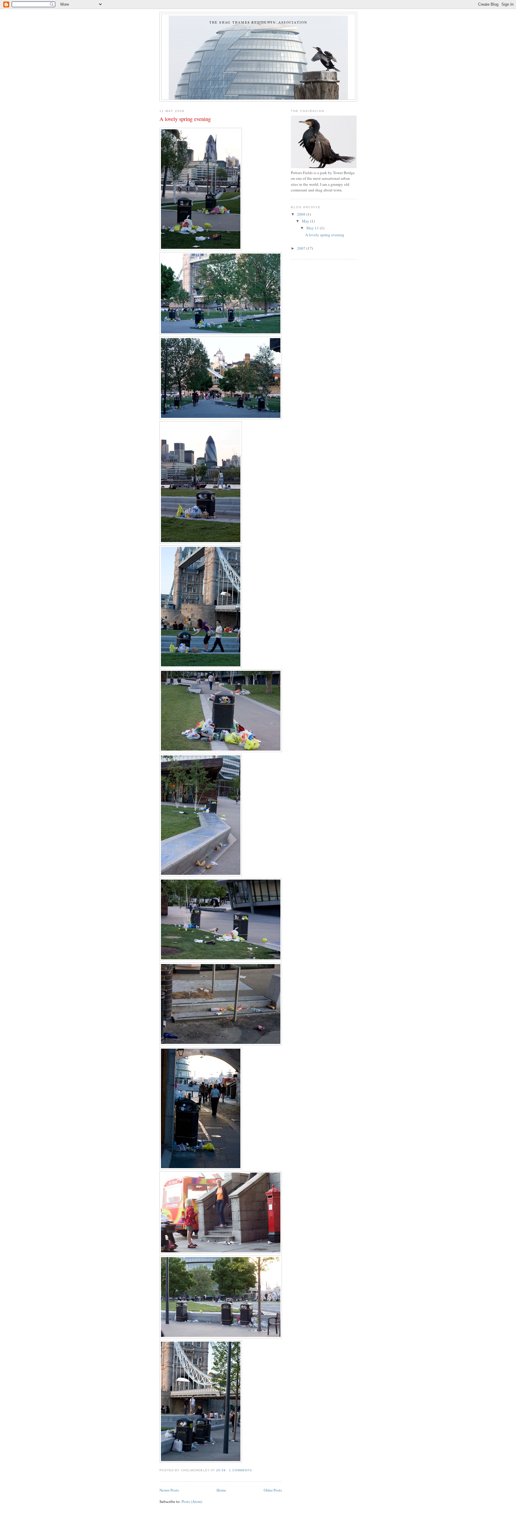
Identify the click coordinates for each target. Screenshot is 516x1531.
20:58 (221, 1470)
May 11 (313, 228)
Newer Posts (169, 1490)
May (306, 221)
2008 (301, 214)
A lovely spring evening (185, 118)
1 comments (240, 1470)
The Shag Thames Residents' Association (258, 22)
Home (221, 1490)
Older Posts (273, 1490)
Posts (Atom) (192, 1501)
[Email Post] (253, 1470)
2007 (301, 248)
